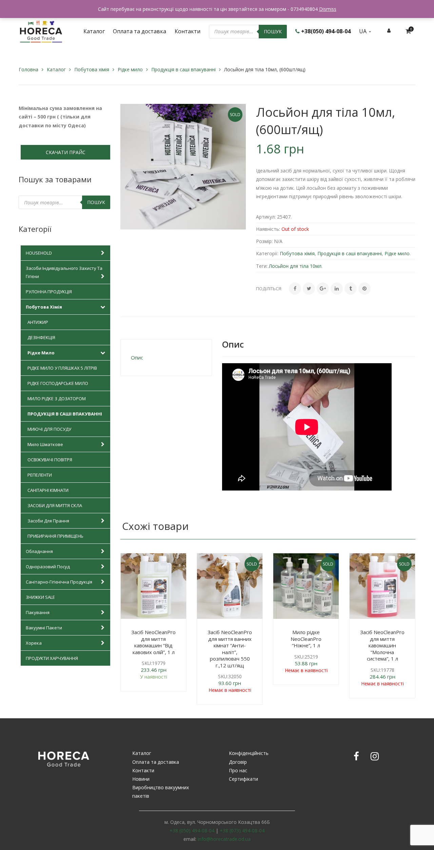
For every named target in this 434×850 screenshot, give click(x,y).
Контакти (143, 770)
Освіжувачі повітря (49, 460)
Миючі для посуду (49, 429)
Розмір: (264, 241)
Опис (137, 357)
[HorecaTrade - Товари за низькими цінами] (41, 30)
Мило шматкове (45, 444)
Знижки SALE (40, 597)
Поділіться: (269, 288)
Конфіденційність (249, 753)
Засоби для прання (48, 521)
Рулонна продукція (49, 292)
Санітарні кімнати (47, 490)
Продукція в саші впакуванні (183, 69)
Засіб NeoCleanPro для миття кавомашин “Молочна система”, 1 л (382, 645)
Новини (141, 779)
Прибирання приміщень (55, 536)
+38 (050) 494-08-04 (192, 830)
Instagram (375, 756)
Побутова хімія (91, 69)
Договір (238, 762)
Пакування (38, 612)
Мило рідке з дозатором (56, 398)
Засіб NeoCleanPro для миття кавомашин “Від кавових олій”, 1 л (153, 642)
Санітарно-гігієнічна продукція (59, 582)
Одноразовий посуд (48, 566)
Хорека (34, 643)
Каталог (56, 69)
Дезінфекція (41, 337)
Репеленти (39, 475)
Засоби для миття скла (54, 505)
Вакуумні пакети (44, 628)
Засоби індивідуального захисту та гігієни (64, 272)
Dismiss (327, 9)
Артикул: (266, 217)
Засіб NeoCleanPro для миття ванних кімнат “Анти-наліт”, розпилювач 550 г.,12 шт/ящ (230, 649)
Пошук (273, 31)
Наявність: (268, 229)
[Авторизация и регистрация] (389, 30)
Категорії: (267, 253)
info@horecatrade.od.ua (224, 839)
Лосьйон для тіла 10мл (295, 266)
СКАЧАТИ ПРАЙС (65, 152)
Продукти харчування (52, 658)
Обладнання (39, 551)
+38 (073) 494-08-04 (242, 830)
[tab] (166, 357)
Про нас (238, 770)
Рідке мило (130, 69)
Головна (28, 69)
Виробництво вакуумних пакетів (160, 791)
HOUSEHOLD (39, 253)
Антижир (37, 322)
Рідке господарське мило (57, 383)
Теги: (262, 266)
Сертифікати (243, 779)
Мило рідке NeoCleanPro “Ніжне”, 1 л (306, 639)
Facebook (356, 756)
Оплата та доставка (155, 762)
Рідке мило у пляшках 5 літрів (62, 368)
